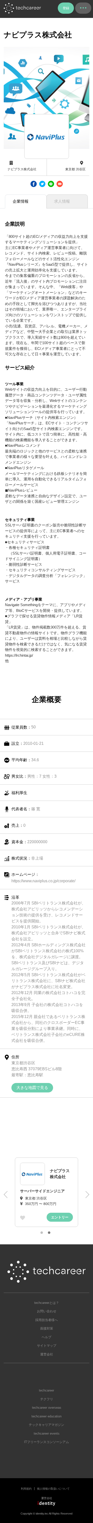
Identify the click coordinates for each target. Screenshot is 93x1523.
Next (87, 1197)
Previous (6, 1197)
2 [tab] (49, 1232)
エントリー (59, 1217)
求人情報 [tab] (62, 201)
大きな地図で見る (32, 1087)
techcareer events (47, 1433)
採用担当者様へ (46, 1320)
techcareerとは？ (46, 1303)
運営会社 (46, 1354)
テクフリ (46, 1399)
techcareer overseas (46, 1407)
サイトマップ (46, 1345)
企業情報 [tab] (21, 201)
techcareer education (46, 1416)
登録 (66, 8)
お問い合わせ (46, 1311)
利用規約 (26, 1488)
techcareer (46, 1390)
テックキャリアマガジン (46, 1425)
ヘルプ (46, 1337)
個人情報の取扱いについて (53, 1488)
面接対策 (46, 1328)
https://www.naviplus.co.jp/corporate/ (43, 881)
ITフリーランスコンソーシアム (46, 1442)
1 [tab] (41, 1232)
